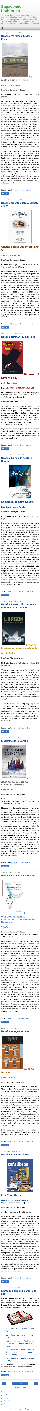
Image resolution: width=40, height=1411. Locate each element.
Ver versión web (20, 1387)
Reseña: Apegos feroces (15, 1031)
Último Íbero (7, 1401)
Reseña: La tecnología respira (18, 875)
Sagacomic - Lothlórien (12, 8)
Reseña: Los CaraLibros (15, 1154)
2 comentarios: (25, 445)
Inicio (20, 1383)
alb (4, 1404)
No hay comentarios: (27, 324)
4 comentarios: (25, 190)
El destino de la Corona (14, 741)
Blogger (27, 1409)
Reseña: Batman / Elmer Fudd (18, 336)
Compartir (5, 193)
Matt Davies (7, 1395)
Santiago (6, 1398)
